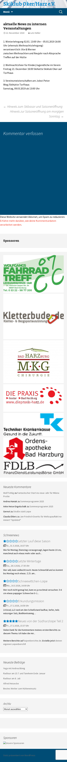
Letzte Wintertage (29, 561)
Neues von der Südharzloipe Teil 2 (40, 621)
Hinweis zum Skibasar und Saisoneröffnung (32, 106)
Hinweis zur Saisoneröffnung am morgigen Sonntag (37, 113)
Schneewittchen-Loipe (32, 581)
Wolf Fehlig (8, 492)
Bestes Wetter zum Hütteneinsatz (19, 688)
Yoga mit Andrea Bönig (14, 668)
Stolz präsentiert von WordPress (19, 755)
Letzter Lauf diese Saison (34, 541)
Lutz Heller (35, 32)
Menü (6, 11)
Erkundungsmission (31, 601)
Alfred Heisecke (11, 683)
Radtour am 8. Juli (11, 678)
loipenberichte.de (32, 640)
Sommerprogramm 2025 (32, 501)
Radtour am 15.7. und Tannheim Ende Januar (24, 673)
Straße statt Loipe (22, 511)
